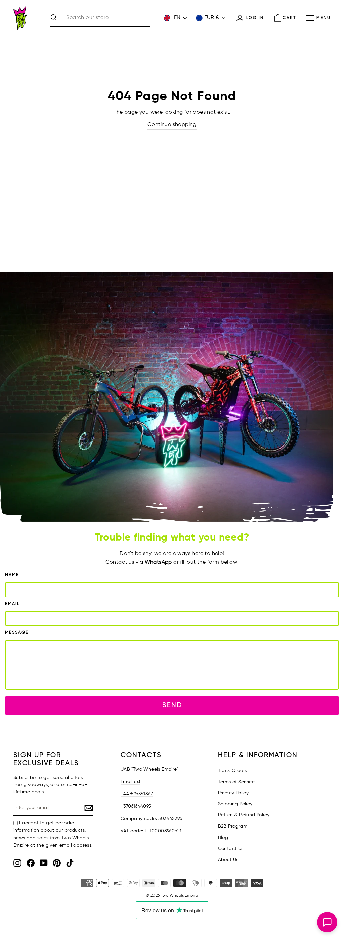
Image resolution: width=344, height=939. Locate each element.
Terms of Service (236, 782)
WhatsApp (158, 562)
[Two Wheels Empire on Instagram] (17, 863)
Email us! (130, 781)
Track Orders (232, 770)
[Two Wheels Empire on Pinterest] (57, 863)
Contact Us (231, 848)
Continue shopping (172, 124)
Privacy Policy (233, 793)
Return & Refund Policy (244, 815)
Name (12, 575)
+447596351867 (137, 794)
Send (172, 705)
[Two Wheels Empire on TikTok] (70, 863)
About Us (228, 859)
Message (17, 632)
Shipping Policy (235, 804)
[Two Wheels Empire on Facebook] (31, 863)
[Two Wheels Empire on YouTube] (44, 863)
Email (12, 604)
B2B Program (232, 826)
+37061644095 (136, 806)
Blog (223, 837)
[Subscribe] (88, 808)
